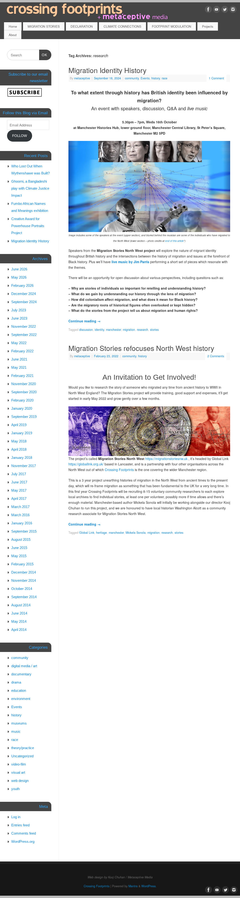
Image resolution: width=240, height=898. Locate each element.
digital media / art (24, 666)
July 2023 (18, 310)
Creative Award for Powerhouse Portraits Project (27, 226)
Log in (15, 817)
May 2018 (18, 441)
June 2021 (19, 359)
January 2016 (21, 523)
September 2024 (24, 302)
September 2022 (24, 335)
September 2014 (24, 597)
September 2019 (24, 417)
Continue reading (84, 321)
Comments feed (23, 833)
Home (13, 26)
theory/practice (22, 748)
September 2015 (24, 531)
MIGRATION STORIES (44, 26)
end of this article (174, 241)
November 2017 (23, 466)
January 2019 (21, 433)
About (13, 35)
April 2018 (18, 449)
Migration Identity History (107, 70)
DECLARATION (82, 26)
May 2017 (18, 490)
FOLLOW (19, 136)
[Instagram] (232, 10)
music (16, 731)
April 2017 (18, 499)
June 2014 (19, 613)
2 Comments (215, 356)
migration (129, 330)
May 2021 (18, 367)
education (18, 690)
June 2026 (19, 269)
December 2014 (23, 572)
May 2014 (18, 621)
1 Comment (216, 78)
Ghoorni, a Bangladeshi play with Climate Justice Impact (30, 188)
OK (43, 55)
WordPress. (149, 886)
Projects (207, 26)
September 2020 (24, 392)
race (164, 78)
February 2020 (22, 400)
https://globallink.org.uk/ (86, 464)
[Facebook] (208, 10)
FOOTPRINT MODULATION (171, 26)
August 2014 (20, 605)
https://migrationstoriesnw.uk (166, 458)
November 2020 (23, 384)
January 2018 (21, 458)
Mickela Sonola (136, 532)
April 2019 (18, 425)
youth (15, 789)
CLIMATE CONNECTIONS (122, 26)
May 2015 (18, 556)
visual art (18, 772)
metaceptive (82, 78)
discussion (86, 330)
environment (20, 699)
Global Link (86, 532)
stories (154, 330)
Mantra (133, 886)
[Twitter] (224, 10)
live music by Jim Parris (130, 261)
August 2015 (20, 539)
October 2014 (21, 589)
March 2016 (20, 515)
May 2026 (18, 277)
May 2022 (18, 343)
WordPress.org (22, 841)
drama (16, 682)
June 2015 (19, 548)
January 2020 (21, 408)
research (142, 330)
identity (99, 330)
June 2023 (19, 318)
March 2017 (20, 507)
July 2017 (18, 474)
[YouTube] (216, 10)
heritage (101, 532)
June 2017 (19, 482)
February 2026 (22, 285)
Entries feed (20, 825)
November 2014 (23, 580)
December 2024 (23, 294)
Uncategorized (22, 756)
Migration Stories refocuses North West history (141, 348)
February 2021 (22, 376)
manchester (113, 330)
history (155, 78)
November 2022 (23, 326)
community (132, 78)
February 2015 (22, 564)
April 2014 (18, 630)
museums (19, 723)
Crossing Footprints (119, 469)
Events (145, 78)
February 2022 (22, 351)
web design (20, 781)
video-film (18, 764)
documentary (21, 674)
